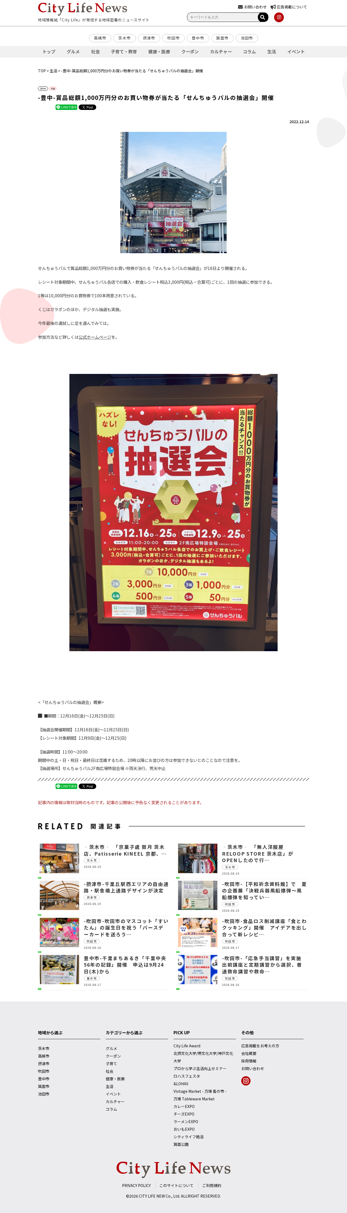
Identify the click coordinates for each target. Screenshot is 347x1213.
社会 (95, 51)
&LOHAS (181, 1083)
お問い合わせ (252, 1068)
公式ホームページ (95, 337)
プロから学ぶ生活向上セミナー (200, 1068)
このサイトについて (176, 1185)
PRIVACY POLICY (136, 1185)
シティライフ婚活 (189, 1136)
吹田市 (173, 38)
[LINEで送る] (66, 107)
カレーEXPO (184, 1106)
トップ (48, 51)
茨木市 (124, 38)
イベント (296, 51)
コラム (249, 51)
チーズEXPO (184, 1114)
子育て (111, 1063)
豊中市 (198, 38)
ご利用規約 (211, 1185)
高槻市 (100, 38)
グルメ (73, 51)
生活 (271, 51)
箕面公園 (181, 1144)
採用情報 (248, 1061)
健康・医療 (159, 51)
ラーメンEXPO (186, 1121)
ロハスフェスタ (187, 1076)
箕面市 (222, 38)
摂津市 (149, 38)
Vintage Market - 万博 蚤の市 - (200, 1091)
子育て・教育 (124, 51)
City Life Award (187, 1045)
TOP (42, 70)
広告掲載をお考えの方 (260, 1045)
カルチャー (221, 51)
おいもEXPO (184, 1129)
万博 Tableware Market (194, 1098)
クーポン (190, 51)
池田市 (247, 38)
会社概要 (248, 1053)
